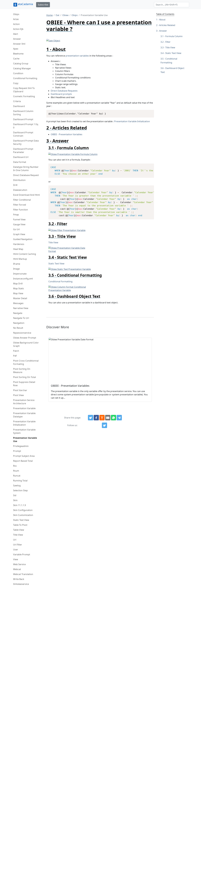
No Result (18, 327)
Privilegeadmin (21, 446)
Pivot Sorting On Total (24, 377)
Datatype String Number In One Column (26, 168)
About (162, 19)
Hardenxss (18, 244)
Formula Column (174, 36)
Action (16, 24)
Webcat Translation (23, 574)
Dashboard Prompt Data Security (26, 142)
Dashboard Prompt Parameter (23, 150)
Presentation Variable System (24, 431)
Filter (168, 41)
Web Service (19, 564)
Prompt (17, 451)
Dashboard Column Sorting (23, 113)
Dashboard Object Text (172, 70)
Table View (18, 529)
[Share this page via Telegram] (119, 417)
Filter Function (20, 209)
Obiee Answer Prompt (24, 337)
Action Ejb (18, 29)
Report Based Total (23, 460)
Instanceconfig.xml (23, 278)
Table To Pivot (20, 524)
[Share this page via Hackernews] (102, 417)
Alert (15, 33)
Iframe (16, 263)
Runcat (16, 475)
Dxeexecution (20, 189)
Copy (15, 83)
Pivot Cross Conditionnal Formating (26, 362)
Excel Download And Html (26, 194)
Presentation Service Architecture (23, 402)
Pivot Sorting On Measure (21, 370)
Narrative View (20, 308)
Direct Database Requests (64, 90)
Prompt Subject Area (24, 455)
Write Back (18, 579)
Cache (16, 58)
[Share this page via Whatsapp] (113, 417)
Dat (57, 15)
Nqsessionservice (22, 332)
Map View (18, 293)
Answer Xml (19, 43)
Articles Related (167, 25)
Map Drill (18, 283)
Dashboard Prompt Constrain (23, 134)
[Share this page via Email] (107, 417)
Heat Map (18, 249)
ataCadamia (25, 4)
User (15, 549)
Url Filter (17, 544)
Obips (16, 14)
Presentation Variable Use (25, 439)
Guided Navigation (22, 239)
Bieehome (18, 53)
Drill (15, 185)
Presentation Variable (24, 408)
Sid (14, 495)
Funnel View (19, 219)
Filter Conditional (22, 199)
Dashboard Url (20, 157)
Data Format (19, 162)
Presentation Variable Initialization (24, 423)
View (15, 559)
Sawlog (17, 485)
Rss (15, 465)
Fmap (16, 214)
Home (49, 15)
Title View (18, 534)
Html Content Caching (24, 253)
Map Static (18, 288)
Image (16, 268)
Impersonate (20, 273)
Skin (15, 500)
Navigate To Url (21, 318)
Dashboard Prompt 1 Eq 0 (25, 126)
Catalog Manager (22, 68)
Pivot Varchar (20, 390)
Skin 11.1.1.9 (19, 505)
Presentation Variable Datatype (24, 415)
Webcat (17, 569)
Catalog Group (20, 63)
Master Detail (20, 298)
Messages (18, 303)
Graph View (19, 234)
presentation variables (77, 55)
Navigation (18, 322)
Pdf (15, 355)
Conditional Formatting (25, 78)
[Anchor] (68, 49)
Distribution (19, 180)
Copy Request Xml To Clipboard (24, 90)
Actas (16, 19)
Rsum (16, 470)
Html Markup (20, 258)
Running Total (20, 480)
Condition (18, 73)
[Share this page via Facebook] (96, 417)
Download (148, 112)
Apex (15, 48)
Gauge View (19, 224)
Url (14, 539)
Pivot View (18, 395)
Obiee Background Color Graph (26, 344)
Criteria (17, 101)
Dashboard (19, 106)
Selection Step (20, 490)
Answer (17, 38)
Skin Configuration (23, 510)
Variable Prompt (21, 554)
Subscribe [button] (43, 4)
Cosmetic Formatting (24, 96)
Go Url (16, 229)
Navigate (17, 313)
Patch (16, 350)
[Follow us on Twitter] (104, 425)
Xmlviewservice (21, 584)
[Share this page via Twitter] (90, 417)
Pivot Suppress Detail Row (24, 384)
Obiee (65, 15)
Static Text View (21, 519)
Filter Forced (19, 204)
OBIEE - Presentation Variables (66, 134)
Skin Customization (23, 515)
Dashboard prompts (61, 94)
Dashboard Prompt (23, 119)
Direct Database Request (26, 175)
